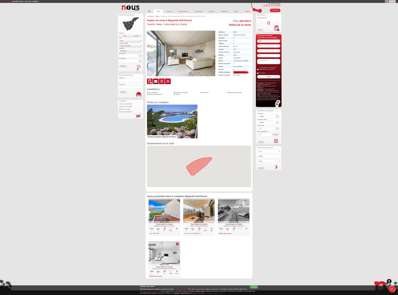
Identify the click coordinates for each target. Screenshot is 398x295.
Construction (198, 11)
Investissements (183, 11)
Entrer (260, 29)
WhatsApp (275, 10)
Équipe (236, 11)
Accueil (151, 16)
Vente (124, 35)
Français (391, 1)
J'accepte (254, 287)
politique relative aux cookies (149, 291)
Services (211, 11)
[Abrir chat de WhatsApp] (392, 289)
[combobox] (259, 55)
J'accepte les (268, 73)
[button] (213, 32)
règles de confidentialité (272, 73)
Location (136, 35)
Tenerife (151, 24)
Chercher (123, 66)
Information (224, 11)
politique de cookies (180, 289)
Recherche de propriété (126, 15)
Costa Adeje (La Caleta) (175, 24)
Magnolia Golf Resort (239, 35)
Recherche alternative (126, 75)
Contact (247, 11)
